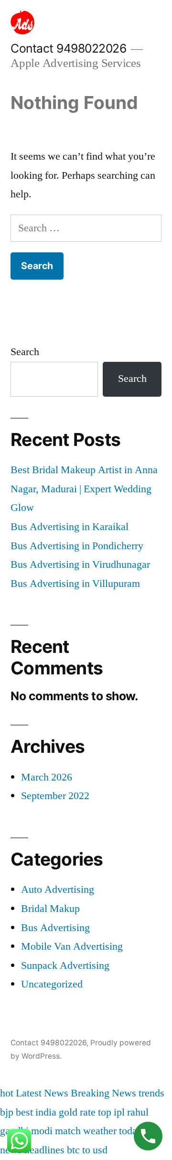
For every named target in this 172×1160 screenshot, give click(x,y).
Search (25, 351)
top (104, 1112)
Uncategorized (52, 984)
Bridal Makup (50, 908)
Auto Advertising (57, 889)
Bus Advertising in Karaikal (70, 526)
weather (100, 1131)
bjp (6, 1112)
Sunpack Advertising (65, 965)
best (24, 1112)
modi (42, 1131)
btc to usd (87, 1150)
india (45, 1112)
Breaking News (103, 1093)
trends (151, 1093)
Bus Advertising (55, 927)
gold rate (77, 1112)
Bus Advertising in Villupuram (75, 583)
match (68, 1131)
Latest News (42, 1093)
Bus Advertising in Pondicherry (77, 546)
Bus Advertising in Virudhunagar (80, 564)
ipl (119, 1112)
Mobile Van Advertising (72, 946)
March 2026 (46, 777)
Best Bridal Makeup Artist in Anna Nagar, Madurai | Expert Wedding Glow (84, 488)
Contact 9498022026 (68, 48)
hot (6, 1093)
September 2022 (55, 795)
